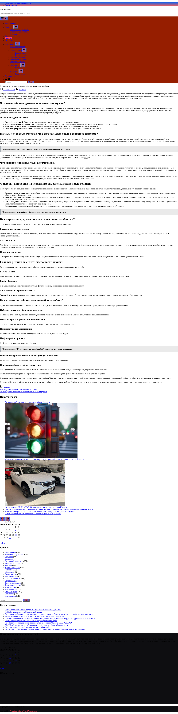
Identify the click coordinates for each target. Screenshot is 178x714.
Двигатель (9, 27)
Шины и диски (21, 55)
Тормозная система (17, 62)
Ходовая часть (20, 53)
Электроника (20, 74)
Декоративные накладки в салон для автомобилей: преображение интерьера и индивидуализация (45, 509)
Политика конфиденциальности (18, 3)
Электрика (14, 72)
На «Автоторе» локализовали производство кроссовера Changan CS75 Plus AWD (38, 623)
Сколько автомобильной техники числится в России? (27, 627)
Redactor (22, 90)
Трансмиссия (15, 65)
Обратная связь (11, 5)
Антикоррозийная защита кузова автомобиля (23, 402)
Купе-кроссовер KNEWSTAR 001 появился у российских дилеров (32, 507)
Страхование (10, 76)
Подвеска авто (16, 50)
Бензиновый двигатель (19, 30)
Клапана (13, 34)
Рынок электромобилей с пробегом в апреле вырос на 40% (29, 514)
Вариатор (18, 68)
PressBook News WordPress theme (23, 711)
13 (10, 532)
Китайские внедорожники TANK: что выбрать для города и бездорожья (34, 616)
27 (10, 538)
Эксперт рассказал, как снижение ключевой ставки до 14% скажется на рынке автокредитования (45, 629)
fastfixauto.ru (5, 9)
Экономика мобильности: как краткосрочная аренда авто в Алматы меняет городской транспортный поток (49, 614)
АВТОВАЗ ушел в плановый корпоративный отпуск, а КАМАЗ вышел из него (37, 625)
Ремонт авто (10, 44)
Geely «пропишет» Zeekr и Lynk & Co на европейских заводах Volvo (33, 610)
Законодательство (12, 36)
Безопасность (10, 23)
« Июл (2, 543)
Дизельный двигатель (19, 32)
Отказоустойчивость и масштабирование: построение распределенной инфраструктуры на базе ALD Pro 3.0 (50, 618)
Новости (8, 38)
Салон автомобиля (17, 57)
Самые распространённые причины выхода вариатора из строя (31, 621)
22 (16, 535)
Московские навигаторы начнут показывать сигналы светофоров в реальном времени (40, 459)
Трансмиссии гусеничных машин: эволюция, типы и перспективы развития (36, 511)
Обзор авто (9, 40)
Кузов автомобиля (17, 47)
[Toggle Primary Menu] (4, 18)
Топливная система (18, 59)
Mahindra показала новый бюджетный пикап (23, 612)
